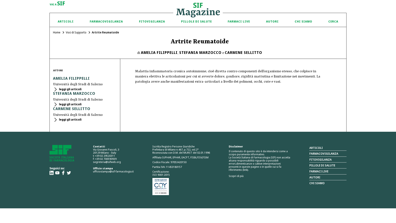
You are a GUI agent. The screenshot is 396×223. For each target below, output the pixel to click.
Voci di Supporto (76, 32)
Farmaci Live (239, 21)
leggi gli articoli (69, 89)
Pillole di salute (322, 165)
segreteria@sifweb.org (107, 162)
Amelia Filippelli (159, 52)
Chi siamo (303, 21)
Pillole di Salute (196, 21)
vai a (57, 3)
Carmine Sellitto (243, 52)
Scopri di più (236, 176)
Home (56, 32)
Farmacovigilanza (106, 21)
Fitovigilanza (152, 21)
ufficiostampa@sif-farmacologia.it (113, 171)
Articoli (66, 21)
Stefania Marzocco (200, 52)
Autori (272, 21)
